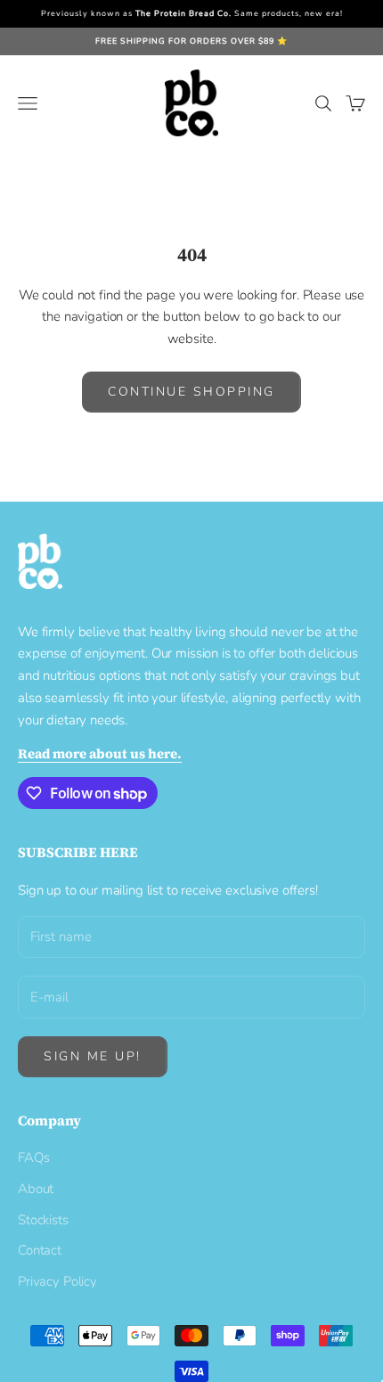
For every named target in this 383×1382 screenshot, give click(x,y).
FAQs (33, 1157)
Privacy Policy (57, 1281)
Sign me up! (93, 1056)
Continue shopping (191, 391)
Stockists (43, 1220)
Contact (39, 1250)
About (35, 1189)
